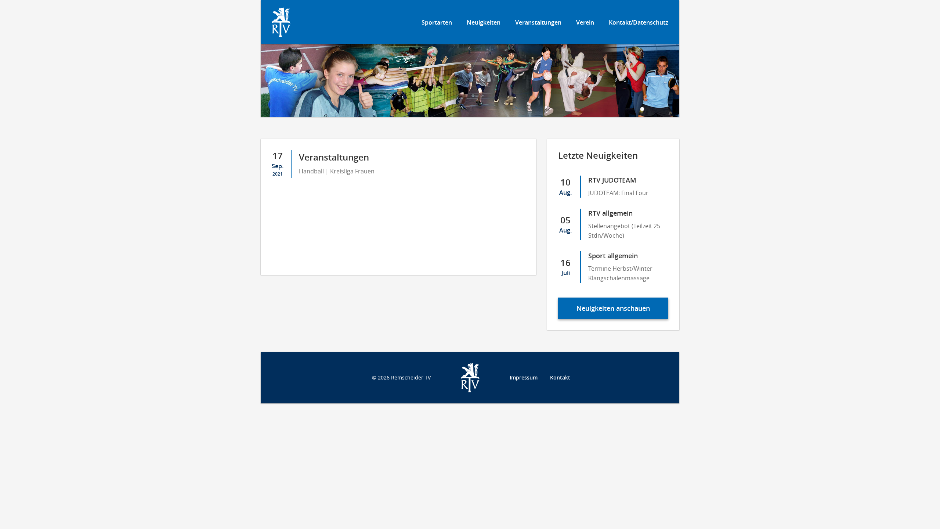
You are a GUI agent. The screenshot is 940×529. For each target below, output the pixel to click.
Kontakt (560, 377)
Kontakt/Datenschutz (638, 22)
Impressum (524, 377)
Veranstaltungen (538, 22)
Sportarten (437, 22)
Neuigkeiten (483, 22)
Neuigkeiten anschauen (613, 308)
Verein (585, 22)
